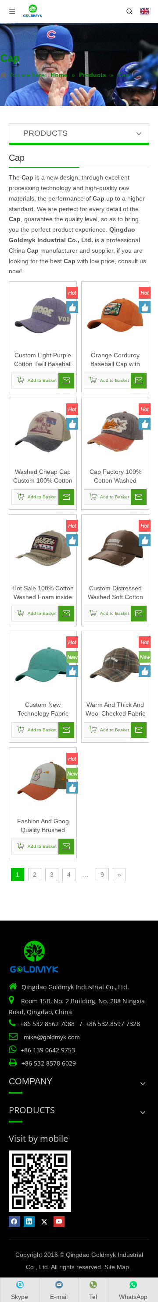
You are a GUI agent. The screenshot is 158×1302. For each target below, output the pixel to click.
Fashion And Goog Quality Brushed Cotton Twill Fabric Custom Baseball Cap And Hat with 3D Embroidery (43, 826)
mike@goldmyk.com (52, 1037)
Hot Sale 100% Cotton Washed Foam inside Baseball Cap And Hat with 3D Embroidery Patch (43, 593)
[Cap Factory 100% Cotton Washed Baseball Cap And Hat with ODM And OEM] (115, 430)
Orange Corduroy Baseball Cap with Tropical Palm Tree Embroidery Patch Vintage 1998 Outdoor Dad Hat (115, 360)
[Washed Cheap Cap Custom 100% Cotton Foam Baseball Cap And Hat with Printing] (42, 430)
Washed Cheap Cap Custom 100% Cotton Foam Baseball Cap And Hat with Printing (42, 476)
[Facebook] (14, 1221)
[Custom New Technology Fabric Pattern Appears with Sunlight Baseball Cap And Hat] (42, 663)
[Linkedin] (29, 1221)
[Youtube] (59, 1221)
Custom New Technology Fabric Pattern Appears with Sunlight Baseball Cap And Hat (42, 709)
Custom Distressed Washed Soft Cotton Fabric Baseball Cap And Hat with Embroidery (115, 593)
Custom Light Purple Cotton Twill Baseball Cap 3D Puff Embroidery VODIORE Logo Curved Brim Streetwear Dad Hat (43, 360)
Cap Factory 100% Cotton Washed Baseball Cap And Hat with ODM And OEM (115, 476)
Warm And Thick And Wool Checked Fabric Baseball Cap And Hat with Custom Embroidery (115, 709)
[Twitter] (44, 1221)
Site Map (116, 1266)
